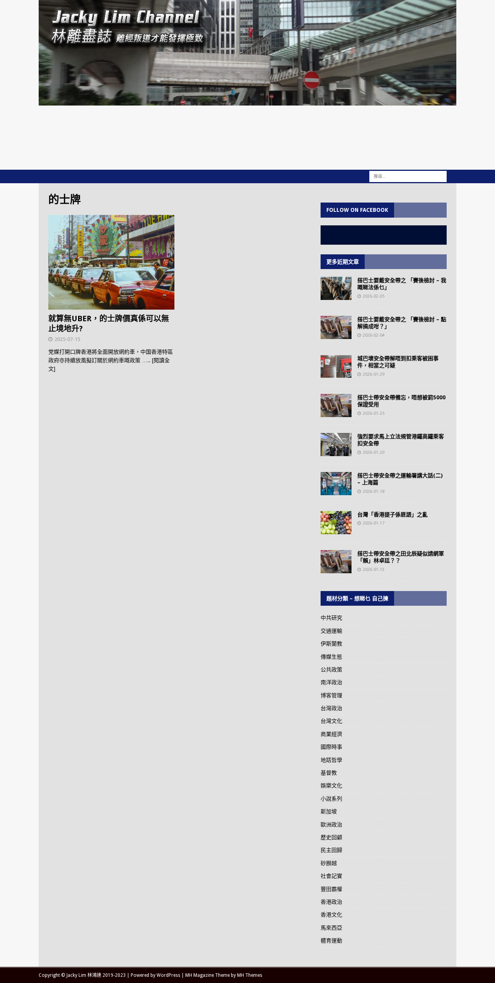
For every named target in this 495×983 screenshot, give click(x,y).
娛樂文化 (331, 785)
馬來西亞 (331, 928)
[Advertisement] (247, 136)
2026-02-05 (373, 296)
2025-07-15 (67, 339)
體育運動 (331, 940)
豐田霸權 (331, 889)
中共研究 (331, 618)
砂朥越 (329, 863)
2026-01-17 (373, 523)
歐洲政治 (331, 824)
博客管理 (331, 695)
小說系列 (331, 799)
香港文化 (331, 914)
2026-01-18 (373, 491)
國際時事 (331, 747)
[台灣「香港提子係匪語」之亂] (336, 522)
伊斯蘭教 (331, 644)
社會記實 (331, 876)
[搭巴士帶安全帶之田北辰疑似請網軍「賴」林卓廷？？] (336, 561)
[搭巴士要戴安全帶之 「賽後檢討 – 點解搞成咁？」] (336, 327)
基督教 (329, 773)
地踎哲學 (331, 760)
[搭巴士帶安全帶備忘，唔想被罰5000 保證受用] (336, 405)
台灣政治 (331, 708)
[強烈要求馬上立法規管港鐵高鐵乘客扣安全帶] (336, 444)
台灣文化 (331, 721)
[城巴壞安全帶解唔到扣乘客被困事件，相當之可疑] (336, 366)
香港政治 (331, 902)
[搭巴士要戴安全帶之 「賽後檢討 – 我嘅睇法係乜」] (336, 288)
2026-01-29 (373, 374)
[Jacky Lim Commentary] (247, 101)
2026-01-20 (373, 452)
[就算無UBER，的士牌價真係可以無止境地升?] (111, 262)
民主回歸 (331, 850)
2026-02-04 (373, 335)
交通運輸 (331, 631)
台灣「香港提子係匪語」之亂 (392, 514)
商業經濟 (331, 734)
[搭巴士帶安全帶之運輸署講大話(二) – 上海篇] (336, 483)
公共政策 (331, 669)
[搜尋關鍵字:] (408, 176)
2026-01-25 (373, 413)
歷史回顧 (331, 837)
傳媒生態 (331, 657)
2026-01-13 (373, 569)
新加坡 (329, 811)
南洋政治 (331, 682)
